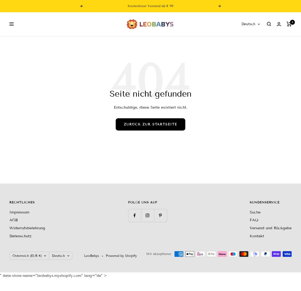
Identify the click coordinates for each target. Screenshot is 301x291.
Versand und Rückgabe (271, 228)
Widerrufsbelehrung (27, 228)
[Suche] (269, 24)
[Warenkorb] (289, 24)
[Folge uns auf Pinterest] (160, 215)
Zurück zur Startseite (150, 124)
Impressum (19, 212)
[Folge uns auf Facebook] (134, 215)
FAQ (254, 220)
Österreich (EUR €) (27, 256)
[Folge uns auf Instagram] (147, 215)
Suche (255, 212)
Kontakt (257, 236)
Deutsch (248, 24)
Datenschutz (20, 236)
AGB (13, 220)
